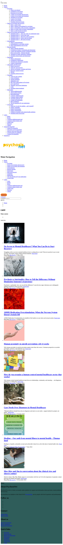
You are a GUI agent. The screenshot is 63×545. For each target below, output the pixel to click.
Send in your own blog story (14, 131)
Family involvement (15, 109)
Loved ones (10, 104)
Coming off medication (16, 100)
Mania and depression (9, 535)
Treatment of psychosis (16, 17)
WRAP (12, 72)
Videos (9, 125)
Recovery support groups (17, 70)
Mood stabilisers (14, 101)
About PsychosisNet (9, 126)
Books (9, 118)
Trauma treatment (15, 79)
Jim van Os (13, 255)
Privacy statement (5, 524)
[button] (4, 195)
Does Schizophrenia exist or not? (19, 45)
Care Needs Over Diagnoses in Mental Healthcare (25, 407)
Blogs (8, 116)
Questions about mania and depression (20, 56)
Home (5, 5)
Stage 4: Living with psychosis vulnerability (21, 29)
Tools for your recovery (16, 67)
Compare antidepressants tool (14, 119)
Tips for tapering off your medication (20, 103)
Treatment (9, 75)
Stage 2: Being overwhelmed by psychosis (21, 26)
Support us (7, 135)
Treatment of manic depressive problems (20, 54)
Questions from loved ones (17, 113)
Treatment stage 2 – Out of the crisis (19, 35)
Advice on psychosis (15, 20)
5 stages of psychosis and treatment (19, 16)
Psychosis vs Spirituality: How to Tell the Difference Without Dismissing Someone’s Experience (29, 280)
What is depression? (15, 58)
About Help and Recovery (14, 64)
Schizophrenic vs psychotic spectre (19, 44)
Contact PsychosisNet (13, 134)
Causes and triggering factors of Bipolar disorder (23, 51)
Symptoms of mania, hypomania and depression (22, 50)
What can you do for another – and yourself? (22, 106)
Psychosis (9, 8)
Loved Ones (10, 178)
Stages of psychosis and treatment (16, 32)
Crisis (11, 87)
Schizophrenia (11, 41)
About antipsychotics (15, 92)
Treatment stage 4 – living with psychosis (21, 38)
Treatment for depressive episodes (19, 61)
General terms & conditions (14, 132)
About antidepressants (16, 91)
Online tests (10, 122)
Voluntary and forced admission (18, 85)
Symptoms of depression (16, 60)
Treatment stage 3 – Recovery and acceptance (22, 36)
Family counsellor (15, 107)
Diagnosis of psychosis (16, 13)
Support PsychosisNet (6, 525)
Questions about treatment (17, 88)
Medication (10, 89)
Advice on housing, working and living (20, 69)
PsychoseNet (29, 494)
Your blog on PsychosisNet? (14, 129)
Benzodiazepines (14, 94)
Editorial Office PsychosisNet (17, 447)
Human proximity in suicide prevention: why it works (26, 344)
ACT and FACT (14, 84)
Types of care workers (16, 76)
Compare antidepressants (16, 95)
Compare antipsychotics (16, 97)
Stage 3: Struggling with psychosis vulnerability (22, 27)
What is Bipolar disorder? (17, 48)
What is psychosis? (15, 10)
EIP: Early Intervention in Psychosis (19, 82)
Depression (10, 57)
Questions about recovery (17, 73)
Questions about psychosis (17, 22)
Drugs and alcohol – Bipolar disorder (20, 53)
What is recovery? (15, 66)
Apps (8, 181)
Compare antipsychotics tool (14, 121)
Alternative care (14, 81)
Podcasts (9, 123)
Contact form (4, 514)
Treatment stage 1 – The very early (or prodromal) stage (24, 33)
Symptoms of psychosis (16, 11)
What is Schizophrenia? (16, 42)
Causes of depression (15, 63)
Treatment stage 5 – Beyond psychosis (20, 39)
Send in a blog (4, 515)
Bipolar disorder (11, 47)
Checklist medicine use (16, 98)
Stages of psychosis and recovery (15, 23)
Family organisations (15, 110)
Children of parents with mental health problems (22, 112)
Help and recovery (12, 172)
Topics (5, 7)
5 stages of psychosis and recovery (19, 14)
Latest (5, 115)
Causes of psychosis (15, 19)
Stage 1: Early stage (15, 25)
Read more (34, 253)
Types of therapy (14, 78)
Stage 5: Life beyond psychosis (18, 30)
